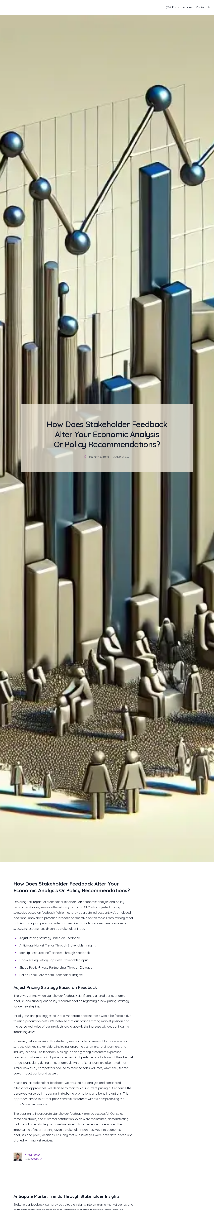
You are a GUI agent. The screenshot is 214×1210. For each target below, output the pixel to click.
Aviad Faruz (32, 1154)
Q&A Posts (172, 7)
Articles (187, 7)
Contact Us (203, 7)
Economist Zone (99, 456)
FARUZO (36, 1158)
